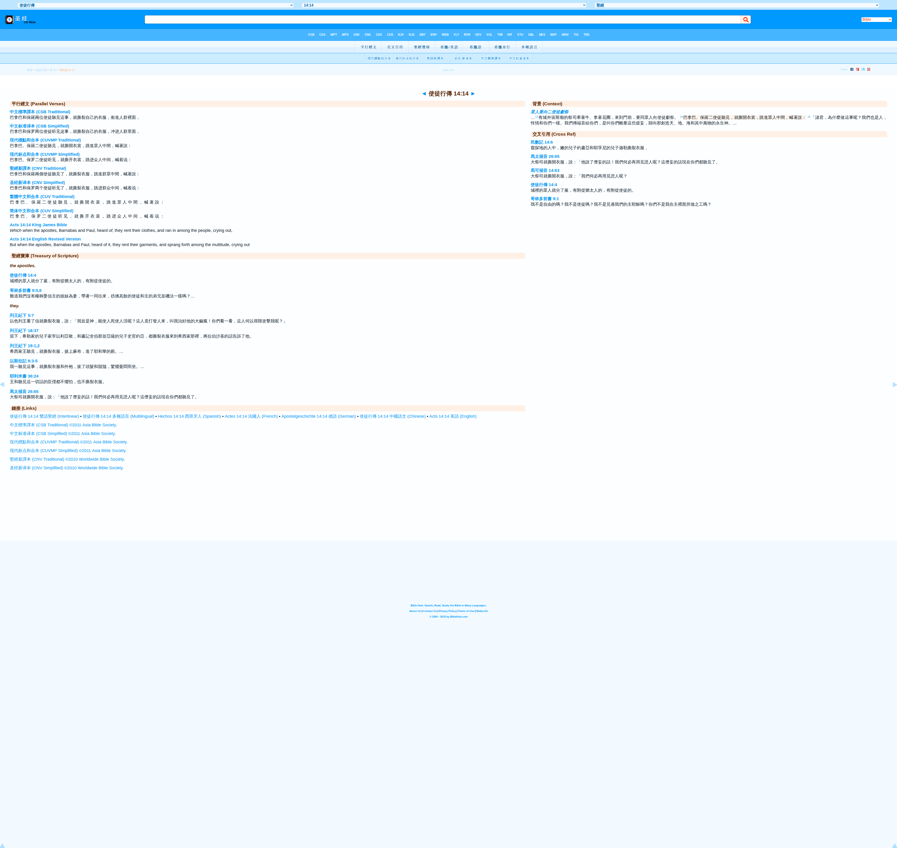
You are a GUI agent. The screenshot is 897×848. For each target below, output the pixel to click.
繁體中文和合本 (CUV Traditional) (42, 196)
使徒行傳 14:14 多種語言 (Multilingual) (118, 416)
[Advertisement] (448, 511)
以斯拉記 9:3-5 (24, 361)
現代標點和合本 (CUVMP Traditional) (45, 140)
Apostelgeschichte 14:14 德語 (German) (318, 416)
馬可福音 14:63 (545, 170)
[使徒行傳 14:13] (6, 395)
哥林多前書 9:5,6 (26, 290)
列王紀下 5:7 (22, 315)
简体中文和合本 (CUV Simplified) (41, 210)
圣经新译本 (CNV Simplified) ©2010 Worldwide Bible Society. (67, 468)
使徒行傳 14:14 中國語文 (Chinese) (393, 416)
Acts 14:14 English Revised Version (45, 239)
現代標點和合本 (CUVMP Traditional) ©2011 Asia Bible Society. (69, 442)
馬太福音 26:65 (24, 391)
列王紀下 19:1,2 (25, 345)
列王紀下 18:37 (24, 330)
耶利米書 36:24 (24, 376)
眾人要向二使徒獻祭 (550, 112)
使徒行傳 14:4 (23, 275)
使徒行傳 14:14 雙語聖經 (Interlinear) (44, 416)
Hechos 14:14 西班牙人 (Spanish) (189, 416)
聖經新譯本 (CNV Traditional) (38, 168)
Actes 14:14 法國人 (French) (251, 416)
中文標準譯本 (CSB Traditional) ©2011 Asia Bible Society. (63, 425)
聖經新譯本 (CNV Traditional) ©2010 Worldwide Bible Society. (67, 459)
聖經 (29, 70)
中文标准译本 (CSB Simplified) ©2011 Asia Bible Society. (63, 433)
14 (681, 116)
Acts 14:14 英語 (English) (453, 416)
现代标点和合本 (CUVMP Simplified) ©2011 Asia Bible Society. (68, 450)
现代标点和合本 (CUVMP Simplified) (45, 154)
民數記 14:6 (542, 142)
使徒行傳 (41, 70)
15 (809, 116)
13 (536, 116)
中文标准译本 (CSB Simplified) (39, 126)
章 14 (53, 70)
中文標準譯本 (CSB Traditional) (40, 112)
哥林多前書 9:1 (545, 198)
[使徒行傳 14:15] (891, 395)
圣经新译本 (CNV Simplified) (37, 182)
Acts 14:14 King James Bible (38, 225)
